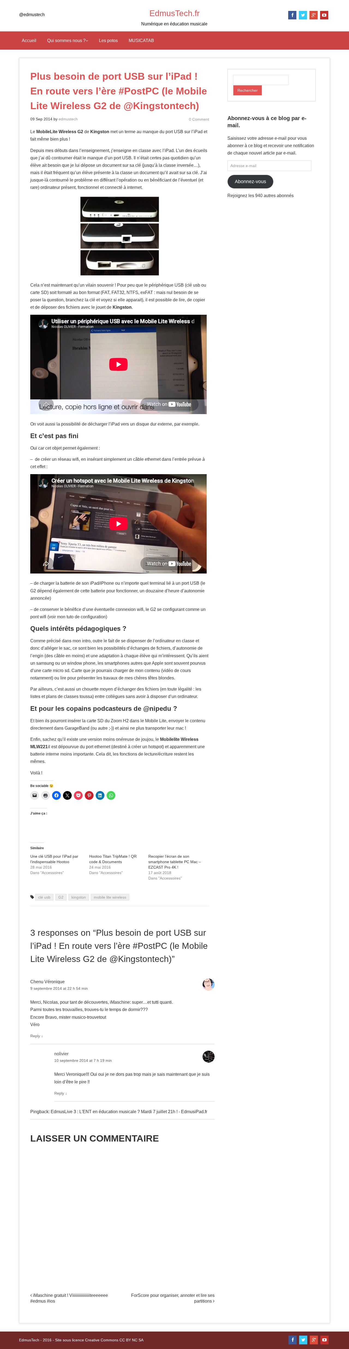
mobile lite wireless (110, 897)
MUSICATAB (141, 40)
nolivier (61, 1053)
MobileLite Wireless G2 (60, 131)
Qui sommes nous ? (66, 40)
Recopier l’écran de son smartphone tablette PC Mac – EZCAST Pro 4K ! (174, 861)
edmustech (68, 119)
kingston (78, 897)
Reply (36, 1036)
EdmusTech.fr (174, 13)
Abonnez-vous (250, 181)
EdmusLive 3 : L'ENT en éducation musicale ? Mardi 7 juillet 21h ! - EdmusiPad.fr (129, 1111)
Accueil (29, 40)
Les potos (108, 40)
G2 (61, 897)
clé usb (44, 897)
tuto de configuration (86, 616)
